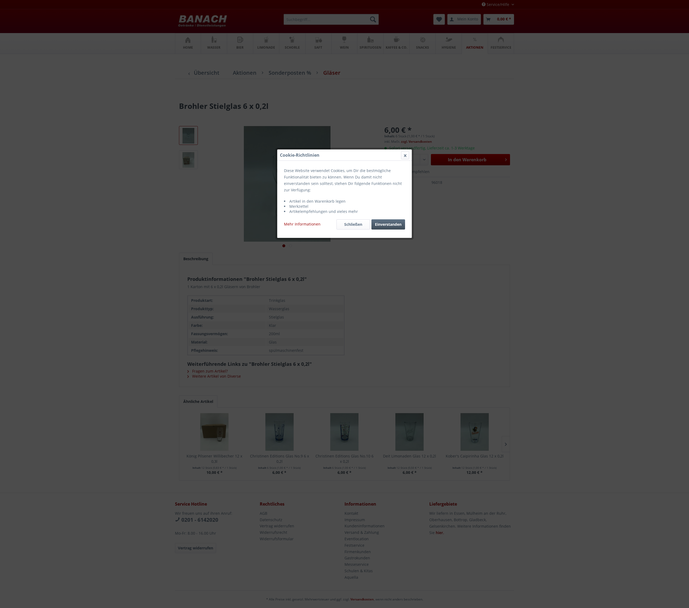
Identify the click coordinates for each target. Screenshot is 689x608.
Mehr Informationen (302, 224)
